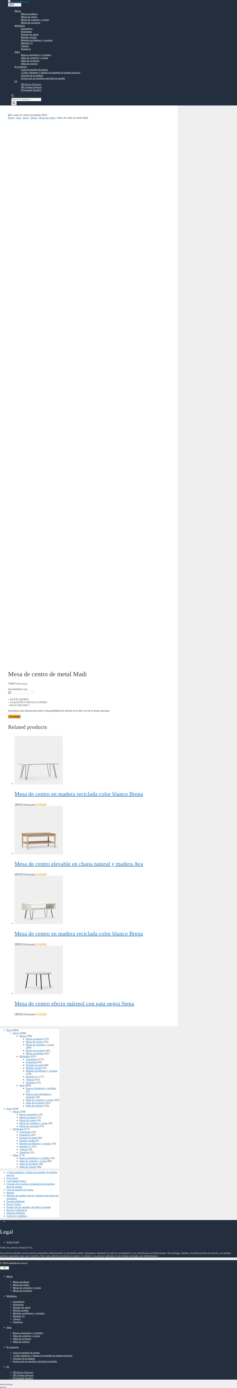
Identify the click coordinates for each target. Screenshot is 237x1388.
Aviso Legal (12, 1242)
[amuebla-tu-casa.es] (19, 1)
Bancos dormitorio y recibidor (36, 55)
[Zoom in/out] (11, 1384)
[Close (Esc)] (1, 1384)
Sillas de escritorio (30, 60)
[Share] (4, 1384)
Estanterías (26, 31)
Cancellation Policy (16, 1181)
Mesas (18, 11)
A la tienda (14, 716)
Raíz (18, 117)
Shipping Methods (15, 1213)
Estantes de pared (30, 34)
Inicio (26, 117)
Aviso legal (12, 1178)
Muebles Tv (27, 43)
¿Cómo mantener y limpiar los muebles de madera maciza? (50, 72)
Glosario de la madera (32, 75)
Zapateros (26, 49)
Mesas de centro (29, 17)
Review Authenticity (16, 1210)
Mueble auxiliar (29, 37)
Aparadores (27, 28)
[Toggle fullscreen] (7, 1384)
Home (11, 117)
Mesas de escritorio (30, 22)
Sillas (17, 52)
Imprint (10, 1192)
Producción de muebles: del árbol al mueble (43, 78)
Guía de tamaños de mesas (34, 69)
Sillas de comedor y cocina (34, 58)
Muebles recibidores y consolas (37, 40)
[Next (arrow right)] (4, 1387)
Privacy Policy (13, 1204)
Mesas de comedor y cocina (35, 19)
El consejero (21, 66)
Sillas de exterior (29, 63)
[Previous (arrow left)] (1, 1387)
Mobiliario (20, 25)
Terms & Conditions (16, 1216)
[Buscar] (14, 103)
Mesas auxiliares (29, 14)
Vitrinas (25, 46)
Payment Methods (15, 1201)
